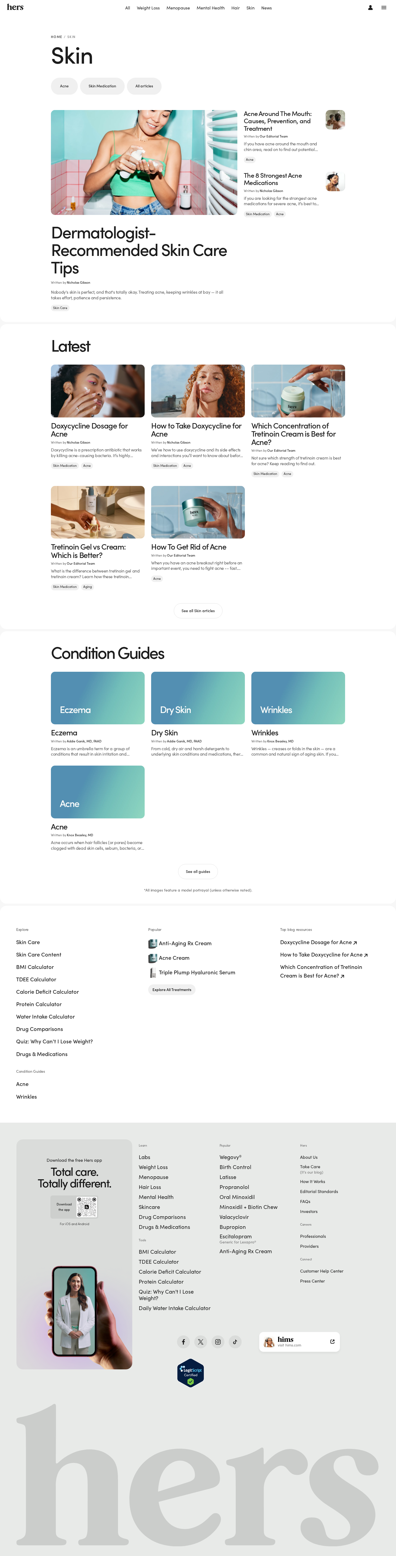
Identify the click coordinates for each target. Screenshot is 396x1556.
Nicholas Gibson (78, 282)
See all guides (198, 871)
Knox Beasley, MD (280, 741)
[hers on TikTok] (235, 1341)
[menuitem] (127, 8)
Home (56, 37)
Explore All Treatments (171, 989)
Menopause (178, 8)
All (127, 8)
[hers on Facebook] (183, 1341)
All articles (144, 86)
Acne (64, 86)
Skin (250, 8)
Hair (235, 8)
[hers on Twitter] (200, 1341)
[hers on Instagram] (217, 1341)
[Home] (15, 7)
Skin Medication (102, 86)
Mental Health (211, 8)
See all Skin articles (198, 610)
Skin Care (60, 308)
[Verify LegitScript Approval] (190, 1373)
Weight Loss (148, 8)
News (266, 8)
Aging (87, 587)
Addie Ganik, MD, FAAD (84, 741)
